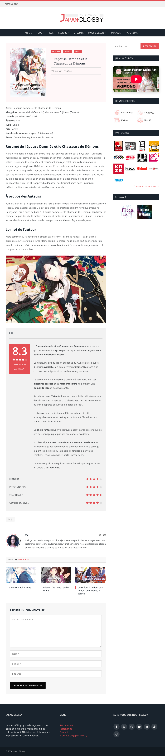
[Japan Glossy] (82, 18)
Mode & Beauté (96, 32)
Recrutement (67, 725)
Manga (67, 51)
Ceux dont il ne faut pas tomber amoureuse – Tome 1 (90, 590)
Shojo (77, 51)
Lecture (62, 32)
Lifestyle (78, 32)
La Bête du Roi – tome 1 (20, 587)
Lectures (56, 51)
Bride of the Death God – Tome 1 (56, 589)
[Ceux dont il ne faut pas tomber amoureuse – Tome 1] (90, 575)
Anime (28, 32)
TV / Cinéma (131, 32)
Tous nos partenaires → (146, 186)
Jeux (51, 32)
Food (39, 32)
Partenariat (66, 728)
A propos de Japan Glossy (73, 735)
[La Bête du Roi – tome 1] (21, 575)
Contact (64, 732)
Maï (56, 70)
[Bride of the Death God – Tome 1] (56, 575)
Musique (116, 32)
